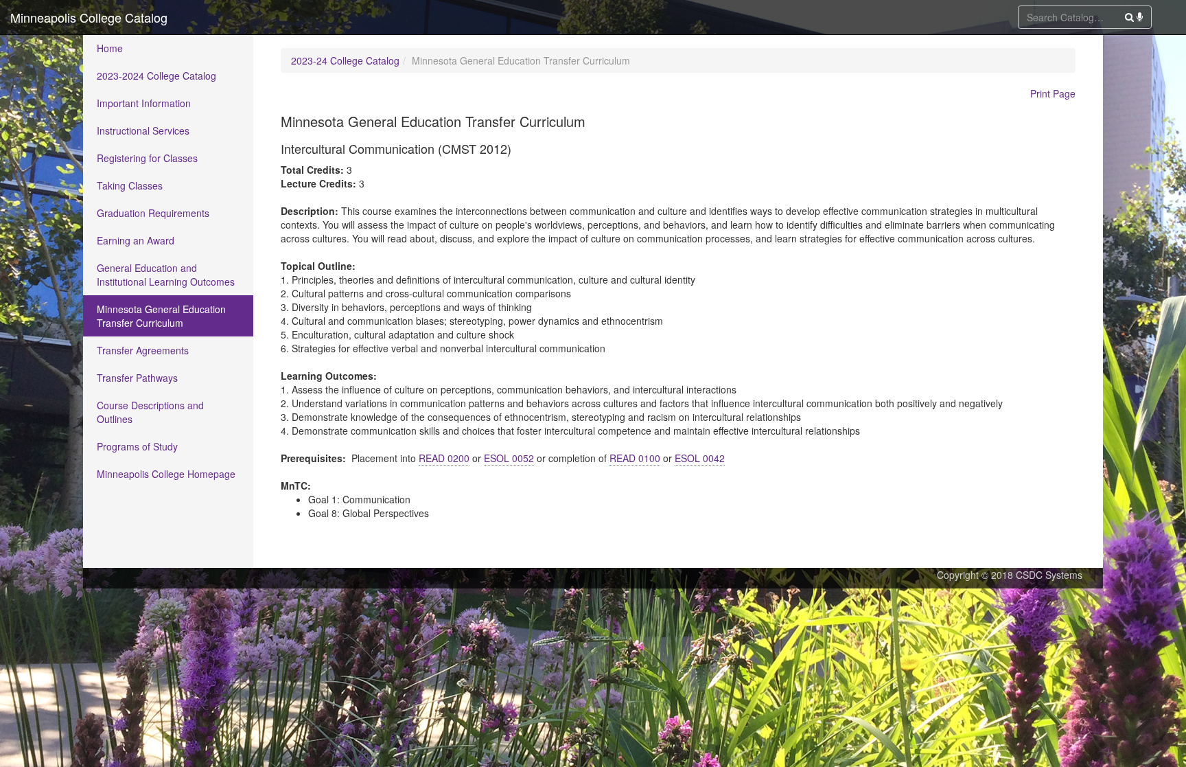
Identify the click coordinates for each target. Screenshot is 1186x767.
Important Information (144, 103)
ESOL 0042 (700, 458)
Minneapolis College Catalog (88, 17)
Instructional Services (143, 130)
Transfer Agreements (143, 350)
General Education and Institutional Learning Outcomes (166, 274)
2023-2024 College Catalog (156, 75)
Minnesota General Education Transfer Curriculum (161, 316)
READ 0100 (634, 458)
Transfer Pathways (137, 378)
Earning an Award (135, 240)
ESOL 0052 (509, 458)
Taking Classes (130, 185)
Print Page (1052, 93)
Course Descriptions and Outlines (150, 412)
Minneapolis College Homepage (166, 474)
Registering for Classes (147, 158)
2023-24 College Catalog (345, 60)
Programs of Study (137, 446)
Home (110, 48)
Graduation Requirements (153, 213)
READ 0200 (444, 458)
